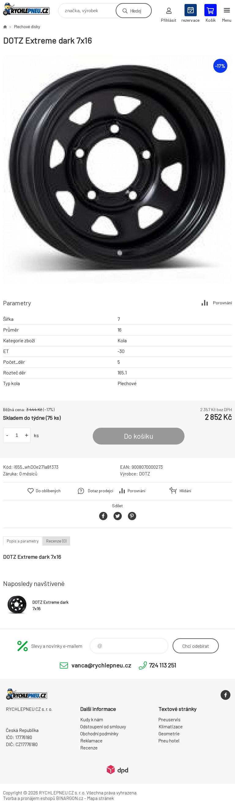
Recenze (89, 747)
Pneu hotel (169, 740)
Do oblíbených (48, 490)
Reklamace (91, 740)
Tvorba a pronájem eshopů (29, 798)
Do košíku (138, 436)
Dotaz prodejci (100, 490)
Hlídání (185, 490)
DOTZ (144, 473)
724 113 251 (162, 665)
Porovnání (222, 302)
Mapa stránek (100, 798)
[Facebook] (225, 695)
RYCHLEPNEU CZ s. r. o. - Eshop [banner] (30, 9)
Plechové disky (27, 26)
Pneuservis (170, 719)
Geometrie (169, 733)
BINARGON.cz (69, 798)
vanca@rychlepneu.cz (101, 665)
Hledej (135, 10)
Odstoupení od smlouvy (103, 726)
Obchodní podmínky (99, 733)
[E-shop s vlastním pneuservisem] (5, 26)
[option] (117, 169)
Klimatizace (171, 726)
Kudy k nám (91, 719)
